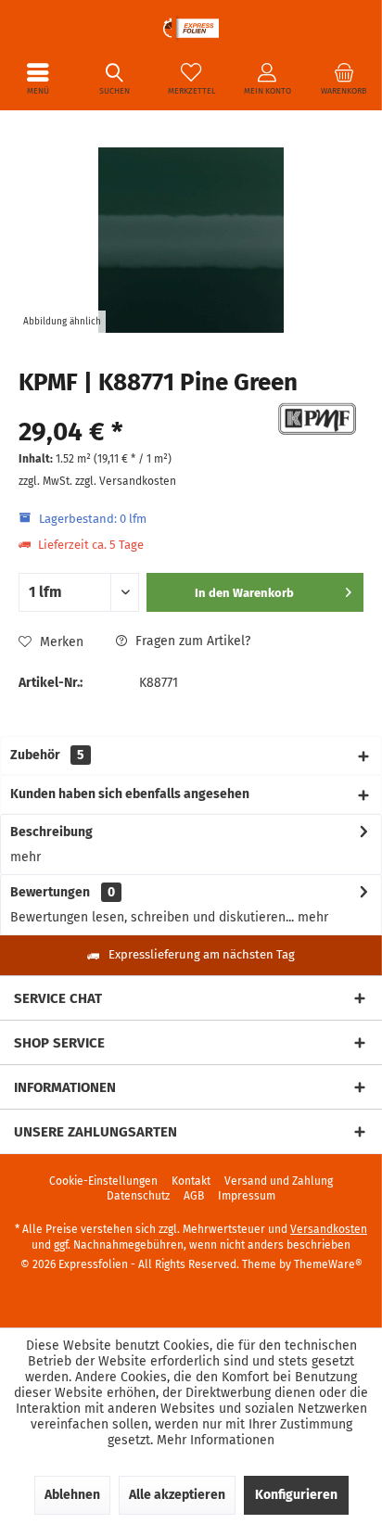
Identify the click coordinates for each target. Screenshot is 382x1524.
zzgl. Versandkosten (125, 481)
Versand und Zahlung (278, 1181)
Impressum (246, 1195)
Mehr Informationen (215, 1440)
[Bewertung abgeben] (142, 407)
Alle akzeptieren (177, 1495)
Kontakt (191, 1181)
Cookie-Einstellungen (103, 1181)
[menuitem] (38, 78)
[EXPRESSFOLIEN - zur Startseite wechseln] (191, 27)
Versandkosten (328, 1229)
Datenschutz (138, 1195)
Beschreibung (51, 832)
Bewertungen (50, 892)
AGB (194, 1195)
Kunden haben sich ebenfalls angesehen (129, 794)
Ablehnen (72, 1495)
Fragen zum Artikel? (191, 641)
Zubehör (47, 755)
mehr (25, 857)
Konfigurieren (296, 1495)
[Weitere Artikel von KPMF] (317, 419)
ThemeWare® (328, 1264)
